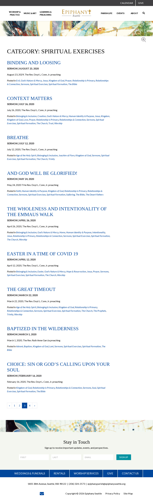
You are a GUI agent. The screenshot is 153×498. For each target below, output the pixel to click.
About (134, 13)
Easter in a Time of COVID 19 (42, 253)
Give (141, 2)
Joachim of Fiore (67, 155)
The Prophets (99, 310)
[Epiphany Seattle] (76, 13)
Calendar (126, 2)
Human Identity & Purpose (81, 116)
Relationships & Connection (72, 119)
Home (62, 232)
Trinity (51, 158)
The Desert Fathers (94, 194)
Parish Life (106, 13)
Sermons (25, 84)
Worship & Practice (15, 13)
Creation (42, 116)
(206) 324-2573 (77, 483)
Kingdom (105, 116)
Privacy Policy (112, 493)
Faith (18, 190)
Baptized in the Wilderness (43, 328)
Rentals (59, 473)
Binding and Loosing (34, 62)
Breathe (18, 137)
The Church (42, 123)
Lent (51, 346)
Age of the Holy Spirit (26, 155)
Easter (40, 271)
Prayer (68, 80)
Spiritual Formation (58, 84)
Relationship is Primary (83, 80)
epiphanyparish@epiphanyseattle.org (107, 483)
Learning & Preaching (46, 13)
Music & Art (30, 13)
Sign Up (123, 457)
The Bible (72, 84)
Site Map (128, 493)
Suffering (70, 194)
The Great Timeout (31, 289)
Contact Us (130, 473)
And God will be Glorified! (42, 173)
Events (120, 13)
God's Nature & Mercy (31, 80)
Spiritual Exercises (39, 84)
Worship (58, 123)
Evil (18, 80)
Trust (50, 123)
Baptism (28, 346)
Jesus (45, 80)
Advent (19, 346)
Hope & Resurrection (76, 271)
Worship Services (86, 473)
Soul (94, 387)
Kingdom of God (56, 80)
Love (25, 119)
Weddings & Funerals (29, 473)
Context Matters (29, 98)
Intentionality (98, 232)
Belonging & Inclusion (26, 116)
